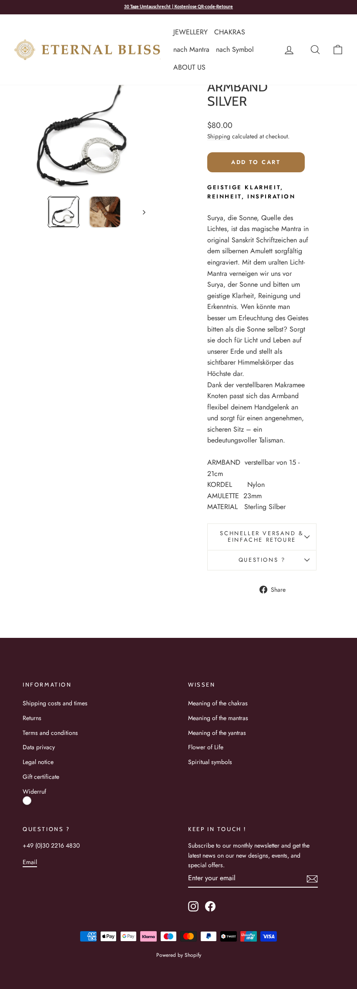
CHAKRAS (229, 32)
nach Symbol (235, 49)
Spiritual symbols (210, 762)
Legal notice (38, 762)
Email (30, 862)
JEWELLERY (190, 32)
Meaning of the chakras (218, 703)
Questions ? (262, 560)
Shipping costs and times (55, 703)
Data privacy (39, 747)
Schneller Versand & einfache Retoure (261, 536)
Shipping (218, 136)
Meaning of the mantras (218, 718)
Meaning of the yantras (217, 732)
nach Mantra (191, 49)
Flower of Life (205, 747)
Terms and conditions (50, 732)
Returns (32, 718)
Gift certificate (41, 776)
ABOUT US (189, 67)
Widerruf (34, 791)
